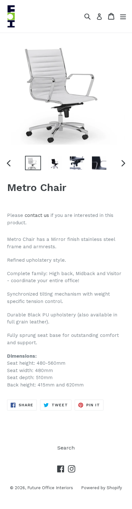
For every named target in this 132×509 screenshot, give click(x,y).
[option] (33, 163)
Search (66, 448)
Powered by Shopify (101, 487)
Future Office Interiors (50, 487)
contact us (37, 215)
